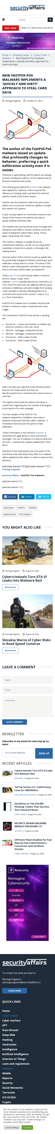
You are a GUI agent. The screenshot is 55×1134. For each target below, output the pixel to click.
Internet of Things (14, 1059)
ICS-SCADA (9, 1097)
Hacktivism (9, 1044)
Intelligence (9, 1049)
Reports (7, 1078)
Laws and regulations (25, 794)
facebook (12, 497)
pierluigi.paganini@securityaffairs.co (21, 982)
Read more (10, 587)
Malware (6, 58)
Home (5, 55)
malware (32, 507)
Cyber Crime (40, 55)
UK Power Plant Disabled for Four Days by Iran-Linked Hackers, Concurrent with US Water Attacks (33, 844)
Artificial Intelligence (15, 1054)
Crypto (6, 1102)
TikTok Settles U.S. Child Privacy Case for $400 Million (33, 789)
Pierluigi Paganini (13, 100)
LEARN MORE (14, 990)
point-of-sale (14, 275)
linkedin (28, 497)
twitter (45, 497)
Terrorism (8, 1092)
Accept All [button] (27, 1127)
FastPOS (15, 281)
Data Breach (10, 1030)
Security (19, 831)
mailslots (40, 432)
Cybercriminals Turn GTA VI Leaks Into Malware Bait (24, 578)
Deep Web (8, 1035)
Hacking (7, 1039)
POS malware (25, 514)
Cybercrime (8, 507)
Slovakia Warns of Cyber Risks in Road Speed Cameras (26, 642)
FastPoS (34, 187)
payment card (10, 514)
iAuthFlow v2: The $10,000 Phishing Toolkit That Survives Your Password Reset (32, 806)
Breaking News (21, 55)
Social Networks (12, 1087)
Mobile (6, 1073)
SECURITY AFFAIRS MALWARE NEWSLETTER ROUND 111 (30, 825)
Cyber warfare (21, 853)
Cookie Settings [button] (11, 1127)
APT (4, 1025)
